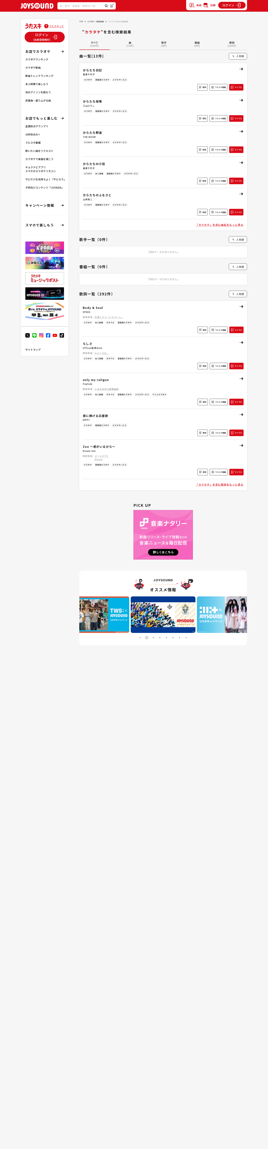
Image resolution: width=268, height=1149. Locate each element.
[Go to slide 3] (153, 637)
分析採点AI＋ (32, 134)
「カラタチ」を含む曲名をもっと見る (219, 225)
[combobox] (238, 56)
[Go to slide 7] (179, 637)
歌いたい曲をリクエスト (39, 151)
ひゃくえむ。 (102, 353)
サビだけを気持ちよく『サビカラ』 (45, 179)
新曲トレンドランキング (39, 76)
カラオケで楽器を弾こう (39, 159)
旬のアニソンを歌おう (38, 92)
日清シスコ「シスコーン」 (109, 317)
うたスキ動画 (33, 142)
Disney (99, 459)
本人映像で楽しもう (36, 84)
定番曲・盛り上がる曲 (38, 100)
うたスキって (56, 26)
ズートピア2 (101, 455)
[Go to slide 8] (186, 637)
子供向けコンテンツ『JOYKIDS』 (44, 187)
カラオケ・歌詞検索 (95, 21)
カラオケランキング (36, 59)
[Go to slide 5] (166, 637)
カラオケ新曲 (33, 67)
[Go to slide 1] (140, 637)
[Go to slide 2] (146, 637)
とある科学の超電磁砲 (107, 388)
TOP (81, 21)
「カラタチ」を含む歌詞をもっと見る (219, 484)
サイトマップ (33, 349)
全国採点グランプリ (36, 126)
